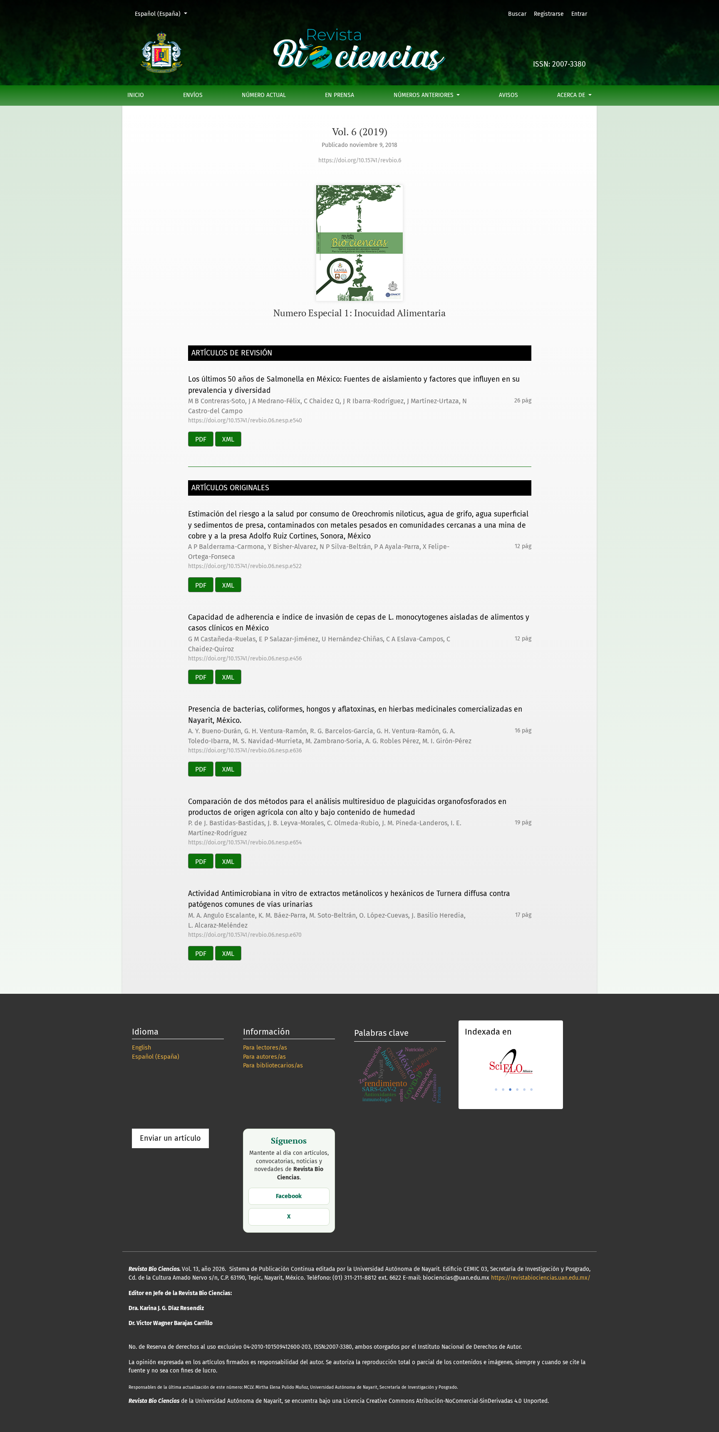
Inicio (135, 95)
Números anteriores (424, 95)
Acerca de (572, 95)
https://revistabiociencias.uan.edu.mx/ (540, 1277)
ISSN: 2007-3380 (559, 64)
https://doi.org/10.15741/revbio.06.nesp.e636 (245, 750)
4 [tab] (517, 1089)
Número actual (264, 95)
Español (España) (163, 13)
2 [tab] (503, 1089)
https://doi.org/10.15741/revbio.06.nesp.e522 (245, 566)
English (141, 1047)
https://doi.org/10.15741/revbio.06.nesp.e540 (245, 420)
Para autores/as (264, 1056)
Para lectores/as (265, 1047)
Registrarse (549, 13)
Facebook (289, 1196)
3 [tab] (510, 1089)
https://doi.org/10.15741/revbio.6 (359, 160)
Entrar (579, 13)
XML (228, 439)
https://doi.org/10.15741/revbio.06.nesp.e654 (245, 842)
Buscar (517, 13)
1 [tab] (496, 1089)
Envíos (193, 95)
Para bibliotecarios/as (273, 1065)
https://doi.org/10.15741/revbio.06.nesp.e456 (245, 658)
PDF (200, 439)
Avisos (508, 95)
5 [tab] (524, 1089)
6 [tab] (531, 1089)
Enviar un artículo (170, 1138)
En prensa (339, 95)
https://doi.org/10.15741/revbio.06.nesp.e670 (245, 934)
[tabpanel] (511, 1063)
